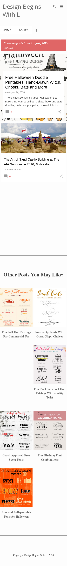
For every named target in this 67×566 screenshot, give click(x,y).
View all (8, 47)
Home (7, 30)
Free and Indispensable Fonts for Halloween (16, 514)
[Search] (55, 6)
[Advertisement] (33, 207)
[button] (60, 112)
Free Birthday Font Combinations (50, 457)
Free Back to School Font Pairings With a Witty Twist (50, 393)
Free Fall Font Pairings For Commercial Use (16, 334)
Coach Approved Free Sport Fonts (16, 457)
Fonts (23, 30)
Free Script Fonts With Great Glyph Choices (49, 334)
